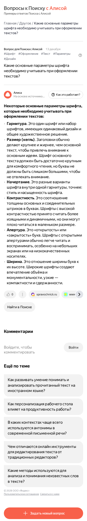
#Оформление (28, 53)
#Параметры (61, 53)
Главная (10, 23)
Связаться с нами (49, 494)
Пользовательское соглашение (21, 494)
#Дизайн (10, 59)
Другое (25, 23)
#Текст (45, 53)
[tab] (10, 294)
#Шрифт (9, 53)
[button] (80, 55)
